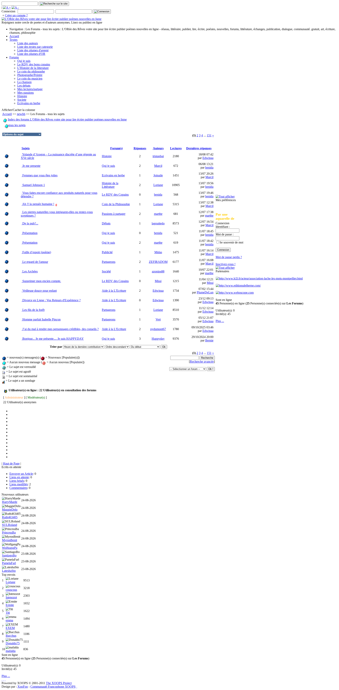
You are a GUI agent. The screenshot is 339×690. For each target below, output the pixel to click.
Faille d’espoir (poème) (36, 252)
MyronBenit (9, 540)
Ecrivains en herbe (28, 103)
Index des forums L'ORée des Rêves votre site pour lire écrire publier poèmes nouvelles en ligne (67, 119)
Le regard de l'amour (35, 261)
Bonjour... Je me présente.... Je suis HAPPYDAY (53, 338)
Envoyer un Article (21, 473)
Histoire (22, 96)
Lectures (176, 148)
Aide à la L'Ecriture (114, 290)
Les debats (23, 85)
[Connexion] (102, 11)
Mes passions (25, 92)
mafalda (10, 651)
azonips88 (158, 271)
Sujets (26, 148)
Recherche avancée (202, 361)
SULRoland (9, 525)
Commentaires (18, 487)
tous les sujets (17, 125)
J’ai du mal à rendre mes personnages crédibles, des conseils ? (60, 329)
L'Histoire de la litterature (33, 68)
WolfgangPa (9, 547)
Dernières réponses (198, 148)
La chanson (24, 82)
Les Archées (30, 271)
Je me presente (31, 165)
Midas (158, 252)
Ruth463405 (9, 517)
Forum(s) (116, 148)
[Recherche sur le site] (54, 4)
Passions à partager (113, 213)
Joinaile (158, 175)
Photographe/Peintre (29, 75)
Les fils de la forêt (33, 309)
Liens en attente (19, 477)
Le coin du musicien (29, 78)
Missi (158, 281)
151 (209, 135)
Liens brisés (16, 480)
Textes (13, 39)
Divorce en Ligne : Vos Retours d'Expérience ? (51, 300)
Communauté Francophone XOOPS (53, 686)
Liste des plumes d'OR (31, 53)
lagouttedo (158, 223)
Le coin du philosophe (31, 71)
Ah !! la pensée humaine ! (38, 204)
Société (106, 271)
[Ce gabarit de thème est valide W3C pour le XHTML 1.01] (3, 679)
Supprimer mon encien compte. (41, 281)
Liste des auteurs (27, 43)
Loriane (158, 185)
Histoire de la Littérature (110, 185)
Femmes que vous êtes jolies (39, 175)
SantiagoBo (9, 555)
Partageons (108, 261)
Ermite (10, 605)
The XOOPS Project (59, 683)
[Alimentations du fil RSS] (76, 686)
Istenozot (11, 597)
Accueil (14, 36)
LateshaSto (9, 570)
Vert (158, 319)
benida (209, 167)
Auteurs (158, 148)
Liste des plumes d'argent (32, 50)
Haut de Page (11, 463)
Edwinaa (207, 158)
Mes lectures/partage (30, 89)
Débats (106, 223)
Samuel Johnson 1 (33, 185)
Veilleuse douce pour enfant (39, 290)
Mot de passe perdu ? (229, 257)
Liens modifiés (18, 484)
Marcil (158, 165)
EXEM (10, 628)
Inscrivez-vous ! (225, 264)
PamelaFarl (9, 563)
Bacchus (11, 635)
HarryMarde (9, 502)
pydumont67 (158, 329)
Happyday (158, 338)
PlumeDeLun (205, 292)
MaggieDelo (9, 509)
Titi (8, 612)
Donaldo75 (13, 643)
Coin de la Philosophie (116, 204)
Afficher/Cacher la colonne (18, 110)
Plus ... (220, 321)
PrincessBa (9, 532)
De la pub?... (30, 223)
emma (9, 620)
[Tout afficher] (225, 196)
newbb (21, 114)
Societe (21, 99)
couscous (11, 589)
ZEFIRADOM (158, 261)
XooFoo (22, 686)
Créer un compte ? (16, 15)
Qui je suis (23, 61)
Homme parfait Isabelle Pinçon (41, 319)
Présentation (29, 233)
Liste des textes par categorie (35, 46)
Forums (14, 57)
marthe (158, 213)
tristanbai (158, 156)
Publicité (107, 252)
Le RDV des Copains (115, 194)
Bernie (209, 340)
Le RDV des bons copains (33, 64)
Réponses (140, 148)
